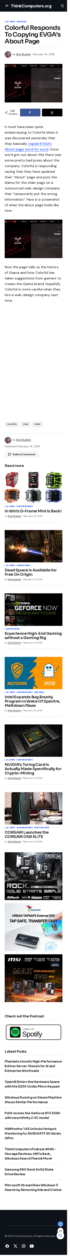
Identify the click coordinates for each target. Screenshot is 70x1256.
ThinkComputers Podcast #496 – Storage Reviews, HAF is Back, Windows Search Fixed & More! (30, 1154)
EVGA (25, 424)
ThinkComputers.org (31, 6)
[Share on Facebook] (30, 112)
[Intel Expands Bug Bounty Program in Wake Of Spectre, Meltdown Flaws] (33, 673)
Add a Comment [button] (24, 454)
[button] (7, 5)
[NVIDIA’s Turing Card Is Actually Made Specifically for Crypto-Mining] (33, 740)
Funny (37, 424)
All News (10, 22)
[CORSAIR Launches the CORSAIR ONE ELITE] (33, 808)
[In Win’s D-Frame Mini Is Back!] (33, 487)
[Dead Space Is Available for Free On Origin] (33, 546)
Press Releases (41, 828)
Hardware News (24, 507)
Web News (21, 22)
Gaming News (23, 566)
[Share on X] (52, 112)
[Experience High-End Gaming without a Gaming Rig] (33, 609)
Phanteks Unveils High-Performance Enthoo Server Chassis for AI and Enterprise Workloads (33, 1066)
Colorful (12, 424)
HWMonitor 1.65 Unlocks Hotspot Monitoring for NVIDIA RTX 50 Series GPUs (33, 1133)
